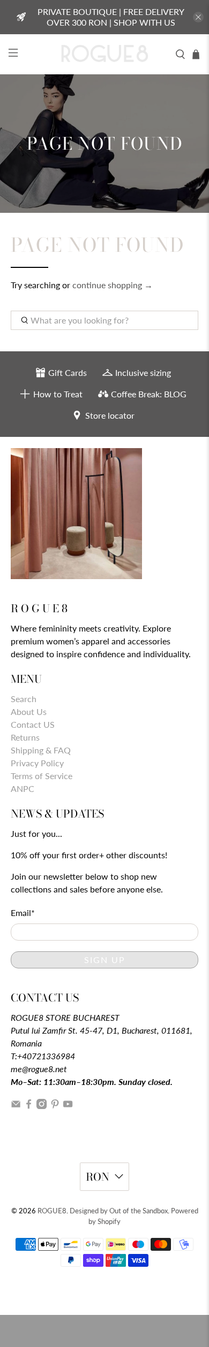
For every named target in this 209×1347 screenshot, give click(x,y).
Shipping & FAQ (41, 750)
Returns (25, 737)
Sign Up (104, 960)
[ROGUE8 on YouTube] (68, 1105)
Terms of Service (41, 776)
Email (23, 912)
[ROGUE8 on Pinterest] (55, 1105)
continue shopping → (112, 285)
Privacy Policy (37, 763)
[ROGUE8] (105, 54)
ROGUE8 (52, 1210)
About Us (29, 711)
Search (23, 699)
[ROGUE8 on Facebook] (29, 1105)
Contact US (33, 724)
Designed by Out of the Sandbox (119, 1210)
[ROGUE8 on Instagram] (41, 1105)
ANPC (22, 788)
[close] (198, 17)
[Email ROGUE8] (16, 1105)
